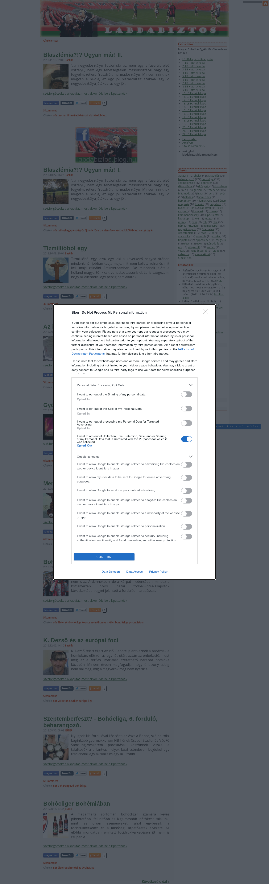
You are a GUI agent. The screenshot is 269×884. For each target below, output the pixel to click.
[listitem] (134, 385)
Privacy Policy (158, 571)
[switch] (186, 394)
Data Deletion (111, 571)
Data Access (134, 571)
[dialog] (134, 442)
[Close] (207, 313)
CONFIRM (104, 557)
